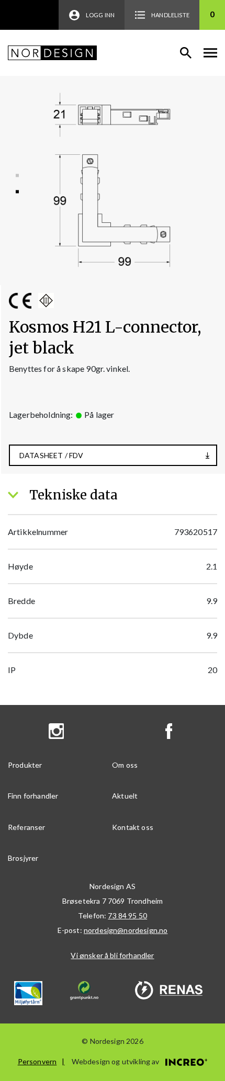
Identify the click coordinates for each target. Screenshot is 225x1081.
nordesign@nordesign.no (126, 930)
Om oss (125, 764)
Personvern (37, 1061)
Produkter (25, 764)
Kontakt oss (132, 827)
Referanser (27, 827)
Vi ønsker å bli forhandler (112, 955)
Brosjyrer (23, 858)
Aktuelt (125, 795)
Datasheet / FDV (51, 455)
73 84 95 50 (127, 915)
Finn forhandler (33, 795)
